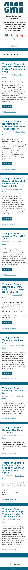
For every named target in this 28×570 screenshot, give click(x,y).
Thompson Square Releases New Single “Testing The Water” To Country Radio (13, 513)
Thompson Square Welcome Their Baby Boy (12, 340)
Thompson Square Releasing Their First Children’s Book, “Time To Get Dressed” (13, 125)
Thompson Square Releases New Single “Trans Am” (13, 430)
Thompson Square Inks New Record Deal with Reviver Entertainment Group (14, 68)
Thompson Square (10, 112)
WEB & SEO (14, 568)
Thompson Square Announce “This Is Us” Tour (13, 236)
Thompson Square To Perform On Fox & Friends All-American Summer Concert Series (13, 468)
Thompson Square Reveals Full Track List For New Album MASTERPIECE (13, 182)
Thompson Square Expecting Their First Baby (12, 390)
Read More (7, 106)
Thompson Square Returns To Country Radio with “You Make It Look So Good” (13, 288)
